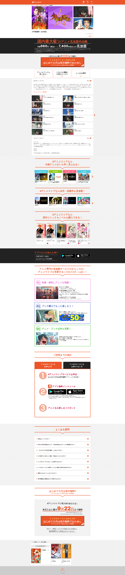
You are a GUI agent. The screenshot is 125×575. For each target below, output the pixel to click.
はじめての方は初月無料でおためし (62, 62)
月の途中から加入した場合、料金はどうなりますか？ (52, 456)
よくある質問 (81, 73)
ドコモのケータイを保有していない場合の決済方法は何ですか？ (55, 467)
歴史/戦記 (45, 91)
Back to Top (62, 570)
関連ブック (91, 36)
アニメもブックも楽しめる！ (43, 73)
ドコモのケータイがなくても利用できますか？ (50, 461)
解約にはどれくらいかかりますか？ (47, 473)
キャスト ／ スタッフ (39, 138)
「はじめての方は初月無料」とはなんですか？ (50, 450)
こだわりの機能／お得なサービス (62, 73)
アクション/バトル (37, 91)
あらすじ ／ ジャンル (39, 80)
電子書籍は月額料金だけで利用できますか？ (49, 479)
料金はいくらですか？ (44, 439)
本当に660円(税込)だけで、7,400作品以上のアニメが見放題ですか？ (56, 444)
